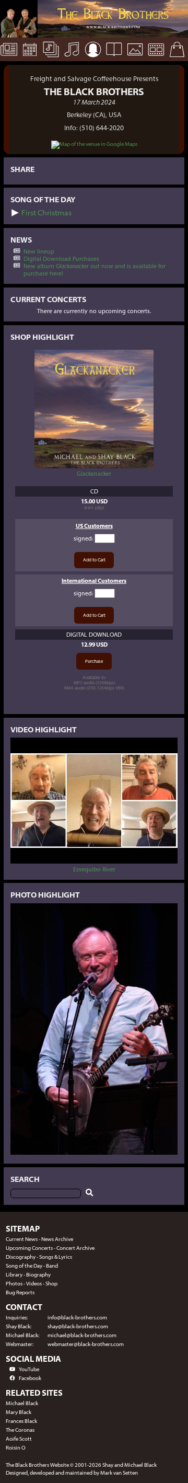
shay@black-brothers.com (78, 1326)
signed (83, 538)
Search (25, 1179)
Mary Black (18, 1412)
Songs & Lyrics (55, 1257)
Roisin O (16, 1447)
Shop (51, 1283)
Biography (38, 1274)
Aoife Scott (19, 1438)
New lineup (39, 251)
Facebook (30, 1378)
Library (14, 1274)
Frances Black (21, 1421)
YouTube (29, 1369)
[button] (15, 212)
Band (52, 1265)
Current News (22, 1239)
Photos (14, 1283)
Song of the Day (24, 1265)
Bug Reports (20, 1292)
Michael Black (22, 1403)
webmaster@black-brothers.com (86, 1344)
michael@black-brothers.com (82, 1335)
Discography (21, 1257)
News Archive (57, 1239)
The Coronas (20, 1430)
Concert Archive (75, 1248)
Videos (34, 1283)
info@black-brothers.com (77, 1317)
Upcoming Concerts (29, 1248)
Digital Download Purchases (61, 258)
